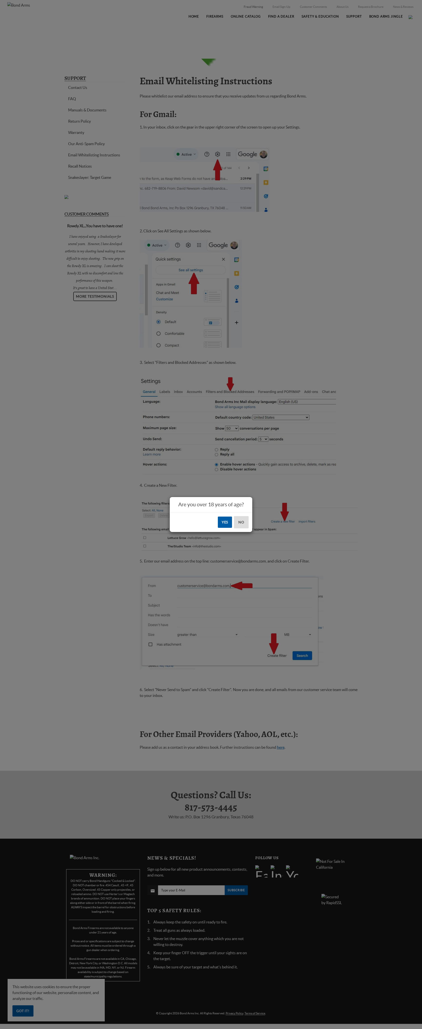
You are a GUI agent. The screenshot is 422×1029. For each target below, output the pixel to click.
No (241, 522)
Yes (225, 522)
